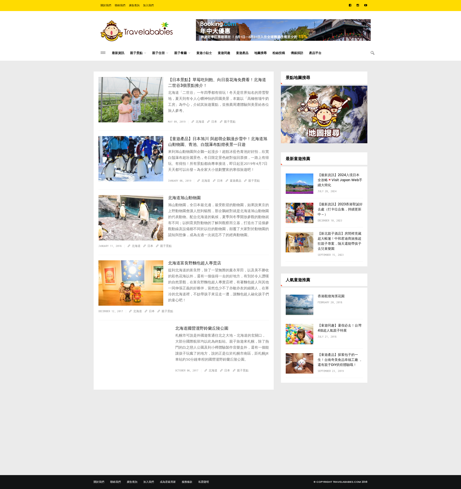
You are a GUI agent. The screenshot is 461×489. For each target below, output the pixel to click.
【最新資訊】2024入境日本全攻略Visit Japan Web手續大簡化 (340, 180)
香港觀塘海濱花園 (331, 296)
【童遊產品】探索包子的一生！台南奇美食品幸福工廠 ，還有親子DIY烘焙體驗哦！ (340, 360)
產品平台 (315, 53)
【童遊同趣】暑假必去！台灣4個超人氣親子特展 (339, 328)
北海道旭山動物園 (184, 198)
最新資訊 (118, 53)
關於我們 (106, 5)
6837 (109, 183)
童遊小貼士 (204, 53)
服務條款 (187, 482)
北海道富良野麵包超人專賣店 (194, 263)
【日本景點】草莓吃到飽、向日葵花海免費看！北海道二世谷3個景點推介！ (217, 83)
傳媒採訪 (297, 53)
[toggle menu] (103, 52)
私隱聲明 (203, 482)
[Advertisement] (324, 423)
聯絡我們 (120, 5)
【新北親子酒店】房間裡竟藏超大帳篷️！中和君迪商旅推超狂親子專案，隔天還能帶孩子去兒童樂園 (339, 241)
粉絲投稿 (279, 53)
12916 (110, 124)
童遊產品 (242, 53)
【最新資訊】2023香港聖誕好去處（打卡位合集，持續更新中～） (340, 209)
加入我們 (148, 5)
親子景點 (136, 53)
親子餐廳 (180, 53)
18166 (110, 307)
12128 (110, 242)
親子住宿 (158, 53)
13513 (110, 377)
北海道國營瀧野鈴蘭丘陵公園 (201, 328)
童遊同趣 (224, 53)
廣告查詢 (134, 5)
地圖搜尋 (260, 53)
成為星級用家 (168, 482)
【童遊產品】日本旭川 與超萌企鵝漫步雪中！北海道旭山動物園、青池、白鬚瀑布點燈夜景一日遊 (217, 142)
